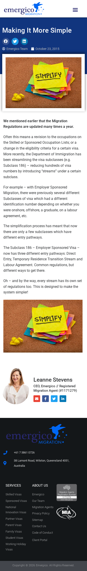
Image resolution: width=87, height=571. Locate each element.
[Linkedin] (63, 398)
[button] (75, 10)
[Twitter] (54, 398)
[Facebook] (45, 398)
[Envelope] (36, 398)
